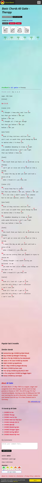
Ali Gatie (14, 87)
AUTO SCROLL (17, 17)
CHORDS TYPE (7, 17)
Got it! (35, 480)
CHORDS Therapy (9, 415)
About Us (4, 476)
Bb (18, 38)
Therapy (23, 87)
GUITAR (5, 23)
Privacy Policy (29, 476)
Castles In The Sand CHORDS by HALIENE (15, 361)
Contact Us (12, 476)
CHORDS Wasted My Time (11, 434)
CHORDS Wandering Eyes (11, 427)
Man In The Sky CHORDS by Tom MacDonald (16, 358)
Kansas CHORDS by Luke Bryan (12, 376)
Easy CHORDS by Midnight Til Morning (14, 356)
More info (15, 481)
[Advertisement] (21, 64)
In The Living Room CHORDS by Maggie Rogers (17, 373)
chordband (5, 87)
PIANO (18, 23)
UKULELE (12, 23)
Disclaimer (20, 476)
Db (38, 38)
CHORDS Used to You (10, 417)
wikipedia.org (35, 402)
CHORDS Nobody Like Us (11, 422)
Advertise (37, 476)
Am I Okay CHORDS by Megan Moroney (15, 366)
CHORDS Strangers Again (11, 429)
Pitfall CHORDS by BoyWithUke (12, 363)
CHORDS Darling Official (11, 432)
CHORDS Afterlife (9, 425)
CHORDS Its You (9, 412)
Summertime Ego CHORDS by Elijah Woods (16, 353)
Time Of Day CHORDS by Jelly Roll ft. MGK (15, 371)
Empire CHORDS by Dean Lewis (12, 368)
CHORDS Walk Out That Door (13, 420)
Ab (5, 38)
